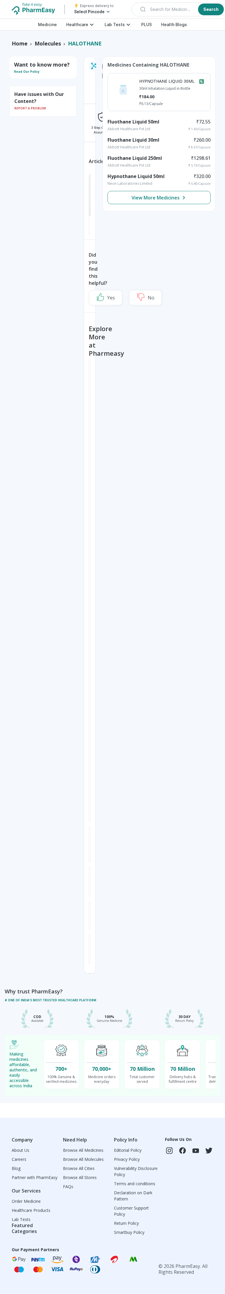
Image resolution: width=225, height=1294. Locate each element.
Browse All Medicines (83, 1150)
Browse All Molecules (83, 1159)
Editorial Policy (128, 1150)
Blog (16, 1168)
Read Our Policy (27, 72)
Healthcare (77, 24)
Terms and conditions (134, 1183)
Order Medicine (26, 1201)
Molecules (48, 43)
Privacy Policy (127, 1159)
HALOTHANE (85, 43)
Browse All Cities (79, 1168)
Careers (19, 1159)
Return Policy (126, 1223)
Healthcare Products (31, 1210)
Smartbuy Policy (129, 1232)
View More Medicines (156, 197)
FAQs (68, 1186)
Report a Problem (30, 108)
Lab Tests (115, 24)
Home (20, 43)
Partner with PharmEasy (34, 1177)
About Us (20, 1150)
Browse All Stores (80, 1177)
